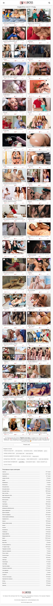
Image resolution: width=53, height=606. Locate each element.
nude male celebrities (43, 459)
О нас (25, 596)
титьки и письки (7, 464)
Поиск (21, 596)
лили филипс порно (30, 461)
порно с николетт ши (42, 461)
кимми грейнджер (38, 450)
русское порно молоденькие (10, 461)
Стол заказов (42, 596)
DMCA (23, 597)
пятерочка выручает (9, 450)
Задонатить (28, 597)
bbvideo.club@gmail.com (22, 599)
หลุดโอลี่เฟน (21, 462)
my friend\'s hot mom (26, 456)
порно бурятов (29, 453)
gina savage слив (20, 453)
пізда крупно (35, 456)
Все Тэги (18, 596)
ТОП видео (24, 440)
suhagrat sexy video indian (10, 459)
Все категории (12, 596)
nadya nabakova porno (32, 459)
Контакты (36, 596)
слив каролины (18, 450)
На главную (5, 596)
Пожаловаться (30, 596)
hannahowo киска (28, 450)
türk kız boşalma (21, 459)
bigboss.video (29, 602)
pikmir (45, 451)
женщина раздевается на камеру (12, 456)
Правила (48, 596)
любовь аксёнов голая (9, 453)
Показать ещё (26, 444)
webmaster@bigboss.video (33, 599)
